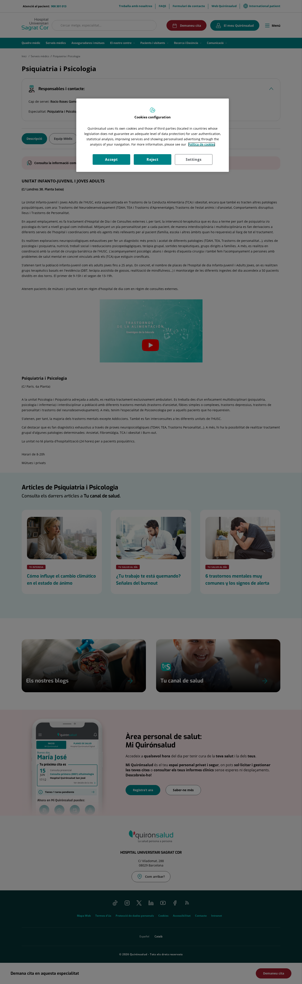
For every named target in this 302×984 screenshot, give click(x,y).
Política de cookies (201, 144)
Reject (153, 159)
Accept (111, 159)
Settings (193, 159)
